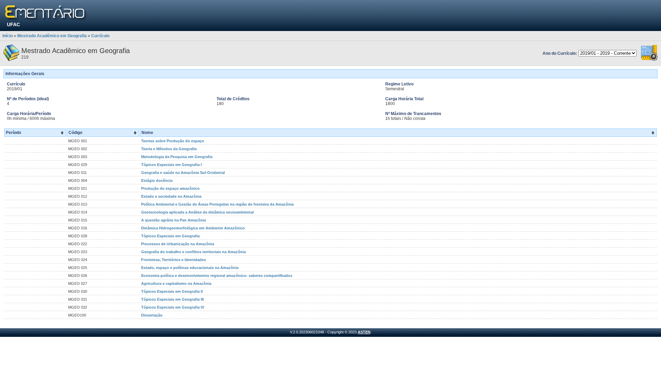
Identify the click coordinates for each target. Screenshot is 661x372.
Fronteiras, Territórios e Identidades (173, 260)
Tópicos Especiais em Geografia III (172, 299)
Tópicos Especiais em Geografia (170, 236)
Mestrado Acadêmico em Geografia (52, 35)
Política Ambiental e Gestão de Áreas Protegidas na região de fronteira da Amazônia (217, 204)
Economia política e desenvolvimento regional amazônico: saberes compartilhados (216, 275)
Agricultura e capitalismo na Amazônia (176, 283)
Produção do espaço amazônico (170, 188)
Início (7, 35)
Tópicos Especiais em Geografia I (171, 165)
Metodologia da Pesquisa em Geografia (176, 157)
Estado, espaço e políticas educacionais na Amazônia (190, 268)
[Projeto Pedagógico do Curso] (649, 59)
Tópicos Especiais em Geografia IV (172, 307)
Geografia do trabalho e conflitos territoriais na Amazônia (193, 252)
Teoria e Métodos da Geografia (169, 149)
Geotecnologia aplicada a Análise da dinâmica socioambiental (197, 212)
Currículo (100, 35)
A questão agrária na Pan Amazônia (173, 220)
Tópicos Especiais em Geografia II (172, 291)
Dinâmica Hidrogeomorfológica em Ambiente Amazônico (193, 228)
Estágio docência (156, 180)
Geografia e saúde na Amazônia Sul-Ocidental (183, 172)
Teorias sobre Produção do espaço (172, 141)
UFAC (13, 24)
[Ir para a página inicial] (46, 13)
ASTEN (364, 332)
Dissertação (151, 315)
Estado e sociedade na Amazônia (171, 196)
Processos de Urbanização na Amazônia (177, 244)
